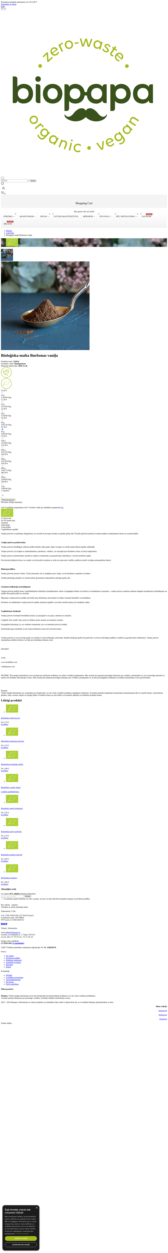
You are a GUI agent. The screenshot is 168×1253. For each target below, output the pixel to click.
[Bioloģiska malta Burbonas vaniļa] (7, 255)
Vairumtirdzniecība (13, 980)
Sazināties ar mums (13, 962)
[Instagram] (4, 924)
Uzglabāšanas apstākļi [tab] (9, 529)
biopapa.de (163, 1011)
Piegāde (9, 975)
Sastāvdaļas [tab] (5, 525)
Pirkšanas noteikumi (14, 960)
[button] (3, 190)
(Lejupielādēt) (18, 943)
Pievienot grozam (8, 500)
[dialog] (20, 1228)
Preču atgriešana (12, 984)
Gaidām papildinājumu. (10, 792)
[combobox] (14, 180)
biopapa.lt (163, 1019)
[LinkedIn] (6, 924)
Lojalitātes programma (14, 977)
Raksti (8, 967)
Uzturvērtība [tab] (6, 527)
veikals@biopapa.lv (12, 932)
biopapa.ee (163, 1015)
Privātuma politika (13, 958)
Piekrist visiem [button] (21, 1238)
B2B (3, 6)
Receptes (9, 965)
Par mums (10, 956)
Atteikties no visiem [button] (21, 1245)
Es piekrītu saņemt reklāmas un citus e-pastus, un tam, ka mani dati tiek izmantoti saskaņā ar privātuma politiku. (47, 899)
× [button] (37, 1208)
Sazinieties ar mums (8, 4)
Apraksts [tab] (4, 523)
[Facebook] (2, 924)
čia (62, 507)
